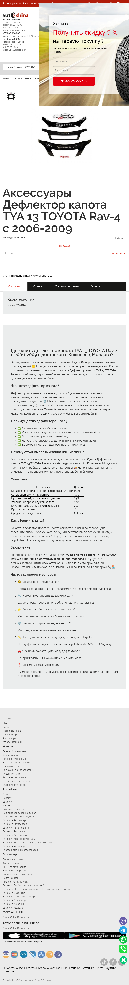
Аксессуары (11, 3)
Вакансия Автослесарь (15, 824)
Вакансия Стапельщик (15, 900)
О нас (6, 794)
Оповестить (118, 253)
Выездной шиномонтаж (15, 751)
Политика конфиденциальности (20, 812)
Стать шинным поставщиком (18, 816)
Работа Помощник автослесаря (20, 850)
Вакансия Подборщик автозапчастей (23, 885)
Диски (6, 727)
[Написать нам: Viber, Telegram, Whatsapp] (123, 960)
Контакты (8, 805)
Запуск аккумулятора (14, 777)
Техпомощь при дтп (13, 766)
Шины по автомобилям (15, 867)
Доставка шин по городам (17, 874)
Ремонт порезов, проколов (17, 781)
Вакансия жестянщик (14, 846)
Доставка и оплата (13, 859)
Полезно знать (10, 878)
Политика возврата (13, 809)
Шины (6, 723)
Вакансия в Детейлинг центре (19, 896)
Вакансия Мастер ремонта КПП (20, 838)
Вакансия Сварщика (14, 892)
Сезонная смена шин (14, 758)
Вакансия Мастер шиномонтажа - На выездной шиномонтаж (36, 889)
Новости (7, 798)
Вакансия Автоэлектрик (16, 835)
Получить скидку (74, 81)
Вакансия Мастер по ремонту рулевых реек (27, 842)
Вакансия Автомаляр (14, 820)
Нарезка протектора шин (17, 762)
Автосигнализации (35, 3)
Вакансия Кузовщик (13, 904)
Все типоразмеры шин (15, 870)
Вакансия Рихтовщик (14, 831)
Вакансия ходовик (13, 907)
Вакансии (9, 10)
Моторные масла (12, 730)
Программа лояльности (15, 881)
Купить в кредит (11, 863)
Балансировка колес (14, 784)
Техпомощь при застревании (18, 770)
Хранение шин (11, 755)
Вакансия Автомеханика (16, 827)
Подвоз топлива (11, 773)
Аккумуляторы (10, 734)
